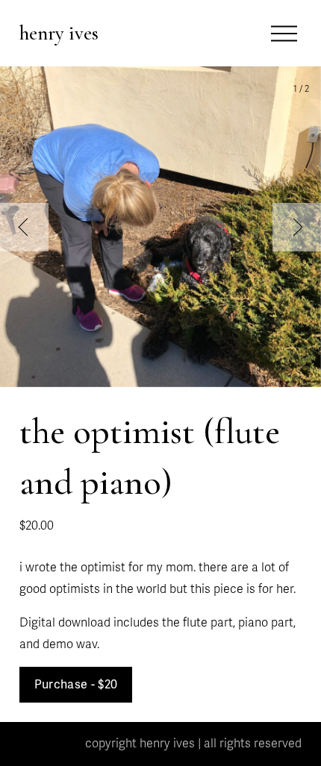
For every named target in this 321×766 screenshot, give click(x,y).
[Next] (296, 227)
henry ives (59, 33)
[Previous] (24, 227)
